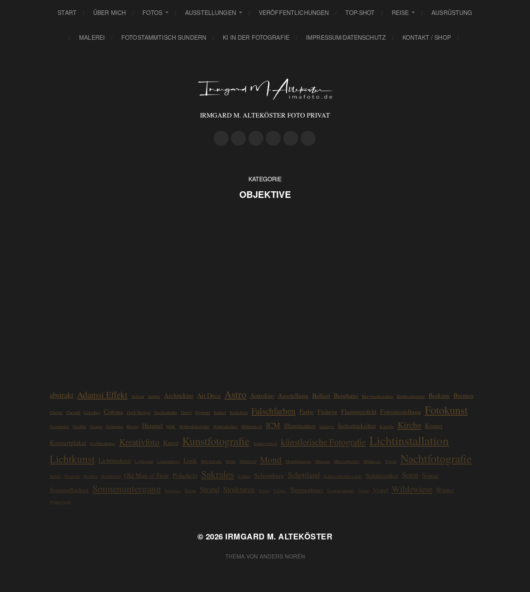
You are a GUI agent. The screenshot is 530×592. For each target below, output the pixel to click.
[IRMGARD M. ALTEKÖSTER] (265, 89)
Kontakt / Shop (426, 37)
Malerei (92, 37)
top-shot (360, 12)
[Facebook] (273, 138)
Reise (400, 12)
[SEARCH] (471, 37)
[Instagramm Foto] (238, 138)
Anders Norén (282, 556)
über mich (109, 12)
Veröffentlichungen (294, 12)
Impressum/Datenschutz (346, 37)
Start (67, 12)
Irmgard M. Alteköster (278, 536)
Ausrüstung (451, 12)
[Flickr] (255, 138)
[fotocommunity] (290, 138)
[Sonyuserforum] (308, 138)
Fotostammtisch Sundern (163, 37)
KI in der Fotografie (256, 37)
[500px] (221, 138)
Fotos (152, 12)
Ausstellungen (210, 12)
